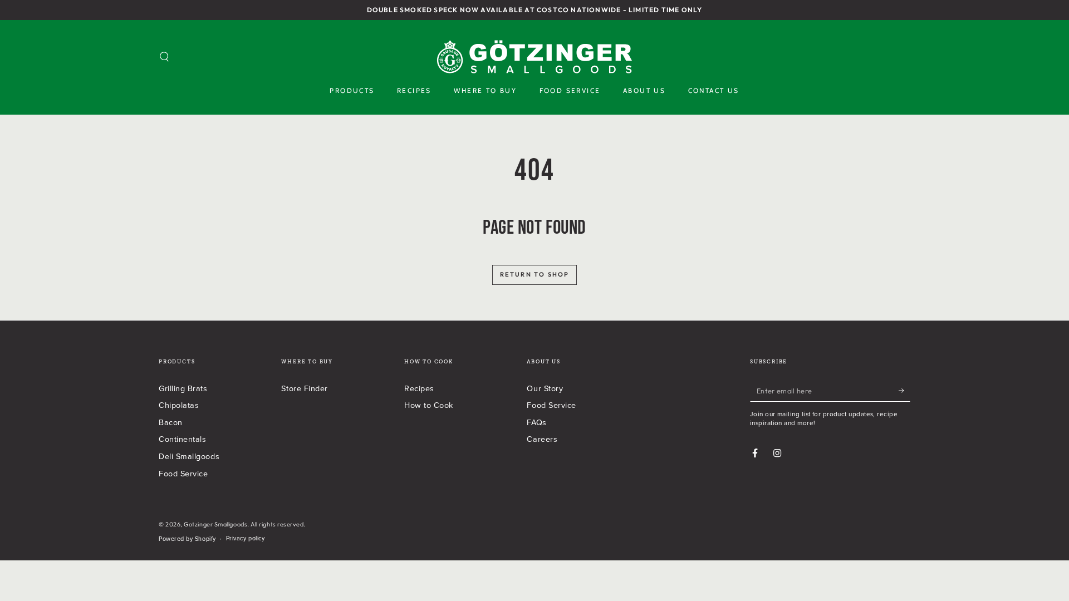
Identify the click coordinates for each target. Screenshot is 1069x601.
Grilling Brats (183, 388)
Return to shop (535, 274)
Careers (542, 439)
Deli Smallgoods (189, 456)
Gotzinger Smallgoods (215, 524)
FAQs (536, 422)
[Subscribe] (904, 391)
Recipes (419, 388)
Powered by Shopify (187, 539)
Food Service (183, 473)
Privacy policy (245, 538)
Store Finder (304, 388)
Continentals (182, 439)
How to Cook (428, 405)
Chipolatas (179, 405)
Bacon (171, 422)
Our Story (545, 388)
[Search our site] (164, 57)
